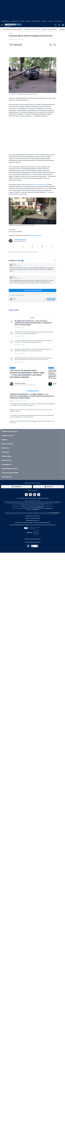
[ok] (38, 494)
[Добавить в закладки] (50, 44)
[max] (34, 494)
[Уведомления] (59, 25)
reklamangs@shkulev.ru (55, 512)
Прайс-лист (5, 448)
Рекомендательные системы (32, 520)
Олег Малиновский (20, 239)
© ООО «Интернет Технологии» (32, 542)
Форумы (27, 21)
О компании (5, 452)
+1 (49, 273)
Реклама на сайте (7, 444)
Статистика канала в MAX (10, 472)
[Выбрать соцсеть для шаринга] (54, 44)
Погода (22, 21)
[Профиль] (63, 25)
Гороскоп (50, 21)
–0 (54, 273)
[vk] (30, 494)
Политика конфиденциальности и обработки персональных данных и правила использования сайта (32, 524)
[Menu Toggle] (2, 25)
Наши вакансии (7, 460)
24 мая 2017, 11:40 (13, 39)
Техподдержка (6, 464)
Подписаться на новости (10, 431)
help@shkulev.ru (35, 509)
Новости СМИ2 (13, 310)
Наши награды (6, 456)
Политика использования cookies (32, 518)
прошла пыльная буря (38, 184)
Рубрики (4, 439)
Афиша (44, 21)
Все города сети (7, 477)
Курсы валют (58, 21)
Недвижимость (5, 21)
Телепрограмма (36, 21)
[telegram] (26, 494)
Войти (14, 299)
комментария (17, 44)
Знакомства (14, 21)
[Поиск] (55, 25)
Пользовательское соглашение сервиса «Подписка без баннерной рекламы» (32, 522)
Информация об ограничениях (32, 515)
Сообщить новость (8, 435)
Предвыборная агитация (10, 468)
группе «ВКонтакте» (35, 235)
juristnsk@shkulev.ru (48, 508)
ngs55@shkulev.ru (39, 507)
